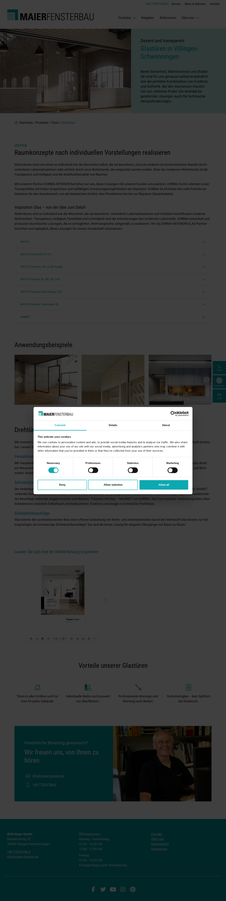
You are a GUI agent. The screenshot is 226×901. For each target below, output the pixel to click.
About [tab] (166, 425)
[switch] (93, 470)
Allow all (164, 484)
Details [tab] (113, 425)
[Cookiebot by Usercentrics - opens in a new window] (173, 413)
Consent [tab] (60, 425)
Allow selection (113, 484)
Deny (62, 484)
